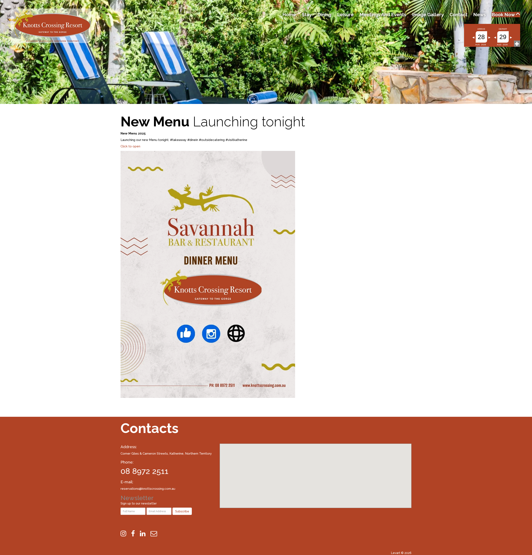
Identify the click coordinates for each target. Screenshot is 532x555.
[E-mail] (155, 533)
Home (289, 14)
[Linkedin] (145, 533)
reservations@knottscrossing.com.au (148, 489)
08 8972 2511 (144, 471)
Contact (458, 14)
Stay (307, 14)
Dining (324, 14)
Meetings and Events (383, 14)
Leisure (345, 14)
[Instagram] (125, 533)
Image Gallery (428, 14)
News (479, 14)
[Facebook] (135, 533)
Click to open (130, 146)
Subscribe (182, 511)
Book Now (504, 14)
